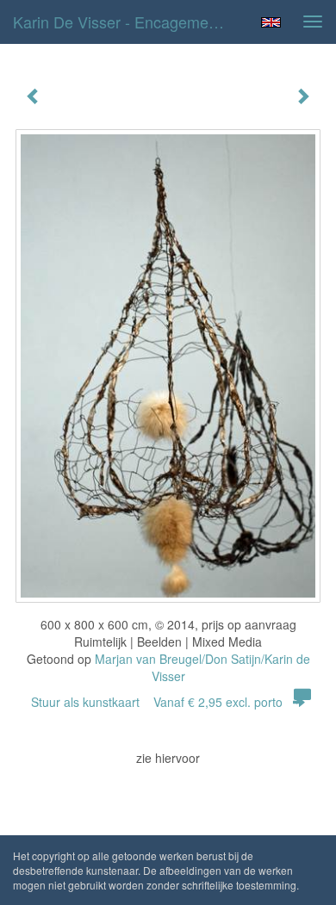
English (271, 22)
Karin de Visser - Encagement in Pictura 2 (128, 21)
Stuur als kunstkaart (157, 701)
